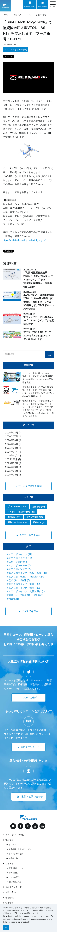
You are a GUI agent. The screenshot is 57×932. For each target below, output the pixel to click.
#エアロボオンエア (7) (19, 569)
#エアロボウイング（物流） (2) (23, 587)
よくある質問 (14, 877)
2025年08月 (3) (13, 467)
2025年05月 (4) (13, 474)
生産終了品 (13, 858)
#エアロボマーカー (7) (19, 565)
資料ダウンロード (13, 887)
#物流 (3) (25, 580)
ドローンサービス (16, 854)
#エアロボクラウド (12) (19, 558)
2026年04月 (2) (13, 448)
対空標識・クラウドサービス (20, 849)
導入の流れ (13, 873)
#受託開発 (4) (37, 576)
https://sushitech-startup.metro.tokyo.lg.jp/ (24, 240)
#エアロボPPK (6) (16, 576)
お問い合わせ (11, 892)
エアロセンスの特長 (14, 835)
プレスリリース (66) (17, 506)
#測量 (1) (12, 595)
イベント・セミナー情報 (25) (21, 512)
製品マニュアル (15, 882)
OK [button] (6, 928)
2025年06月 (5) (13, 471)
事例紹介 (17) (14, 517)
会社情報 (9, 898)
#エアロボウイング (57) (19, 554)
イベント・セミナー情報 (15, 50)
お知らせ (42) (38, 506)
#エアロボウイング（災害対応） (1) (26, 591)
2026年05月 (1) (13, 444)
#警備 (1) (38, 595)
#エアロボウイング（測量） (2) (23, 584)
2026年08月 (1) (13, 432)
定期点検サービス (16, 868)
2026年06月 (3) (13, 440)
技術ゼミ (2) (39, 522)
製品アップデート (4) (17, 522)
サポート (9, 863)
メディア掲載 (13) (34, 517)
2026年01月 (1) (13, 451)
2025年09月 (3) (13, 463)
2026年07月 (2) (13, 436)
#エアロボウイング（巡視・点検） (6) (27, 573)
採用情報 (9, 903)
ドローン (12, 845)
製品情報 (9, 840)
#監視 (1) (25, 595)
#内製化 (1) (13, 599)
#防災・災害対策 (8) (17, 562)
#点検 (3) (12, 580)
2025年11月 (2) (13, 459)
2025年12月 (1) (13, 455)
